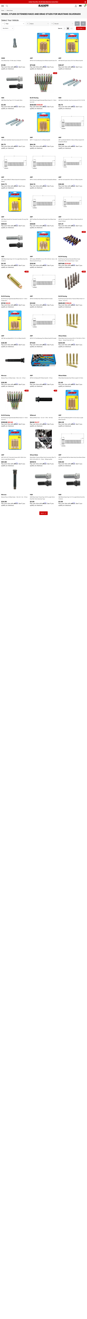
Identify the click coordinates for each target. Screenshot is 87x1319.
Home (2, 10)
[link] (15, 43)
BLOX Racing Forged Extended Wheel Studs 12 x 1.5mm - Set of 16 (14, 418)
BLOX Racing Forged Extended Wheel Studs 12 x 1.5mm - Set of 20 (43, 101)
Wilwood (33, 415)
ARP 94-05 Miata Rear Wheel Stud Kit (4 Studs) (41, 298)
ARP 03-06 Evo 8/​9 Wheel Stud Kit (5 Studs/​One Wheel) (43, 179)
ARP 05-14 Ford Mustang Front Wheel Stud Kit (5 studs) (43, 338)
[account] (76, 6)
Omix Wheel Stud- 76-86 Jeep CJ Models (11, 60)
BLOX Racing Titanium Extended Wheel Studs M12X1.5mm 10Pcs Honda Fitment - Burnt (69, 259)
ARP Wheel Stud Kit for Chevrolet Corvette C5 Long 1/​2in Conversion (14, 220)
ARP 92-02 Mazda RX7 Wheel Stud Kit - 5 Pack (41, 378)
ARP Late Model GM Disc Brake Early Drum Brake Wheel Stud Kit (71, 458)
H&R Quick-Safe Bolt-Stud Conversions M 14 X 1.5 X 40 (14, 140)
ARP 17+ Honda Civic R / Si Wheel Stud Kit (40, 140)
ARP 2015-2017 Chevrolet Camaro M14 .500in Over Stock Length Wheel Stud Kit (13, 458)
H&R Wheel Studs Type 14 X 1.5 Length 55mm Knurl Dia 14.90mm (14, 259)
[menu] (2, 6)
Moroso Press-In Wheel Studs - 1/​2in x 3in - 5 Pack (13, 378)
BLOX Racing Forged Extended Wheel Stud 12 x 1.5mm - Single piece (14, 299)
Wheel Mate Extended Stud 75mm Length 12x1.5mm (70, 378)
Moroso (3, 375)
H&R (2, 97)
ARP (31, 58)
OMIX (3, 58)
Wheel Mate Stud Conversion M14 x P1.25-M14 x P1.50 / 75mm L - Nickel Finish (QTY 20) (71, 339)
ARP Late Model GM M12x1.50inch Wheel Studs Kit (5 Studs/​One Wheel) (71, 140)
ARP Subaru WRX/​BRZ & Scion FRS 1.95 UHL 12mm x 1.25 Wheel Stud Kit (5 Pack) (43, 259)
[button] (80, 6)
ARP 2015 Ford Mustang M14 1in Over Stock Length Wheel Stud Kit (70, 418)
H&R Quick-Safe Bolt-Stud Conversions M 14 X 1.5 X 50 (71, 100)
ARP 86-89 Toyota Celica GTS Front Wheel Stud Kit (70, 60)
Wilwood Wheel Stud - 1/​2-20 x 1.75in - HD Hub (41, 417)
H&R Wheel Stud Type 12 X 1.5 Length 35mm (11, 100)
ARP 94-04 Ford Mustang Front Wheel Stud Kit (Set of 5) (43, 60)
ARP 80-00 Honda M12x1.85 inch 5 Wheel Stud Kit (70, 179)
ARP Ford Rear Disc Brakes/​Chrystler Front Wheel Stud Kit (43, 220)
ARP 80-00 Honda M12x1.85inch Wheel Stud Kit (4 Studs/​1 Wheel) (70, 220)
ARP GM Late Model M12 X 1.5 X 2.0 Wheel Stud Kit (13, 338)
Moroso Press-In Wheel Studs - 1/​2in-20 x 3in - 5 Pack (14, 497)
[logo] (43, 6)
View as (60, 28)
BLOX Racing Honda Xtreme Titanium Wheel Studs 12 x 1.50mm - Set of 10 (71, 299)
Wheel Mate (62, 335)
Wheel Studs (10, 10)
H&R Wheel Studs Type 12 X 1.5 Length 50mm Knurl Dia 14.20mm (71, 498)
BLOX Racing (34, 97)
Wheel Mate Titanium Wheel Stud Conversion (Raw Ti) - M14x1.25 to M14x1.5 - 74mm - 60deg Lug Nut (43, 458)
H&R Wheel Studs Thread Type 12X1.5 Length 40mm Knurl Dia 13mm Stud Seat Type (42, 498)
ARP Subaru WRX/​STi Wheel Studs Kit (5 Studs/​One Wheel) (13, 180)
